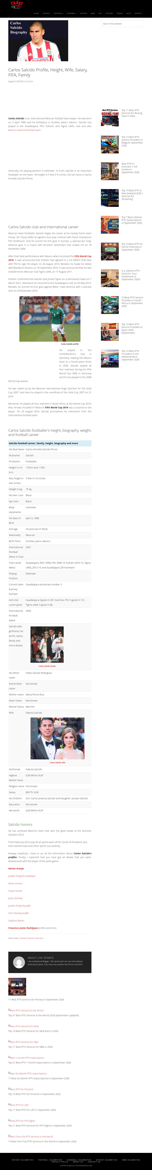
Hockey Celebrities (106, 1160)
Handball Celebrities (79, 1160)
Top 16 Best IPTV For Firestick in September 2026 (34, 1094)
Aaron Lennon (15, 883)
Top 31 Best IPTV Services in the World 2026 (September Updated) (43, 1015)
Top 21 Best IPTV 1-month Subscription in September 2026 (39, 1062)
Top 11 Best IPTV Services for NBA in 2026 (30, 1046)
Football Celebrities (35, 938)
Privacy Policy (60, 1162)
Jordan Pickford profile (19, 905)
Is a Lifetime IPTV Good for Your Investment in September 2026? (131, 275)
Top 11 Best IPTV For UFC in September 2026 (32, 1109)
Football (22, 938)
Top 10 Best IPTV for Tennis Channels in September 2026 (132, 246)
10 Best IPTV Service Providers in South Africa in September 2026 (132, 302)
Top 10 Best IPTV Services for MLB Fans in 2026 (33, 1031)
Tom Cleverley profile (18, 913)
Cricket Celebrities (23, 1160)
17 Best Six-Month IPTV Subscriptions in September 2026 (38, 1078)
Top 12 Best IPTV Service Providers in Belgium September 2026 (132, 141)
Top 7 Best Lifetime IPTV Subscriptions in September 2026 (132, 220)
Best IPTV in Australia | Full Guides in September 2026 (130, 168)
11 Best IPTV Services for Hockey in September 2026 (36, 999)
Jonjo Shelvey (15, 898)
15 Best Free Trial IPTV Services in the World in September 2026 (42, 1141)
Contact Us (94, 1162)
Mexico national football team (24, 130)
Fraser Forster (15, 890)
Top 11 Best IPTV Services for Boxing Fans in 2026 (132, 113)
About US (78, 1162)
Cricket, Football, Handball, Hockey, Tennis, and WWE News (29, 4)
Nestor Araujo (16, 868)
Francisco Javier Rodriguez (23, 928)
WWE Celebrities (131, 1160)
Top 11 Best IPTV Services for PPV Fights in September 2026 (40, 1125)
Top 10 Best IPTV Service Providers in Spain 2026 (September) (132, 328)
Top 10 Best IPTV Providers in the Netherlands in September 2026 (130, 355)
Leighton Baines (16, 920)
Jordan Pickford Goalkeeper (22, 876)
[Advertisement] (50, 100)
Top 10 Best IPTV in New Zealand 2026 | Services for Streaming (132, 195)
